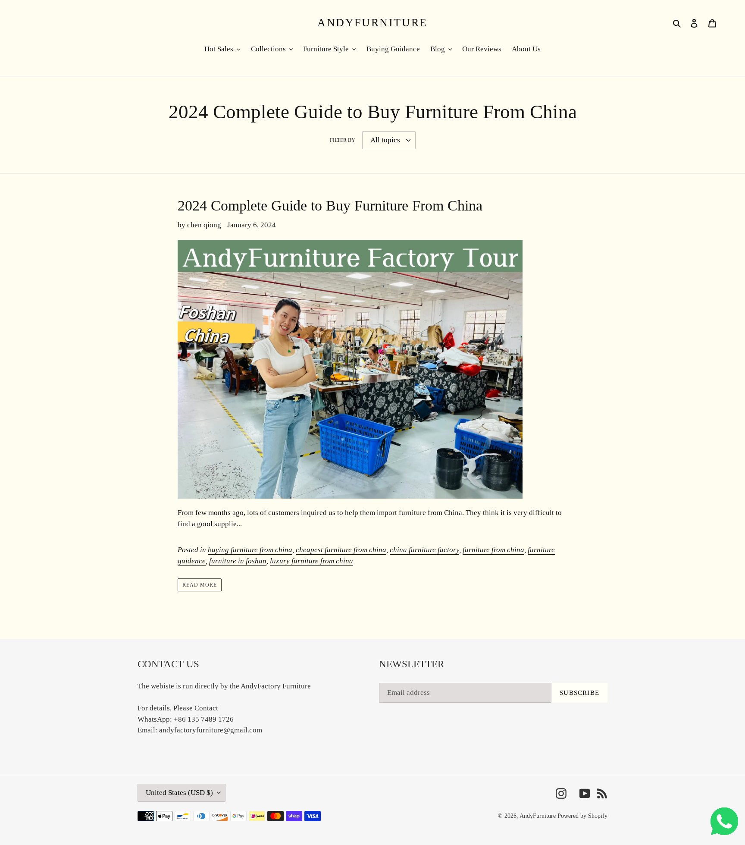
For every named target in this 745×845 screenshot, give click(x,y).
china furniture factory (424, 550)
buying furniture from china (250, 550)
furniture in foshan (237, 561)
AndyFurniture (372, 22)
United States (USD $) (179, 792)
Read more (199, 585)
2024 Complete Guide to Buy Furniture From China (330, 206)
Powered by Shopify (582, 816)
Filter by (342, 140)
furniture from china (493, 550)
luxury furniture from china (311, 561)
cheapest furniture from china (341, 550)
